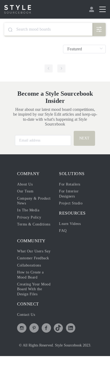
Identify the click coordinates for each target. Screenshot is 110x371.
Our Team (25, 191)
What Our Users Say (33, 251)
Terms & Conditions (33, 224)
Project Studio (70, 203)
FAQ (63, 231)
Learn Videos (70, 224)
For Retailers (69, 184)
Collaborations (29, 265)
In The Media (28, 210)
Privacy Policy (29, 217)
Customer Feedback (33, 258)
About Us (25, 184)
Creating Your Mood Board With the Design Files (33, 289)
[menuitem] (92, 9)
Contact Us (26, 315)
